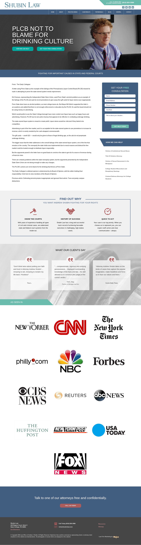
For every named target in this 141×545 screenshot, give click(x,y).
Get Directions (15, 529)
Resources (101, 524)
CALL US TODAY (70, 505)
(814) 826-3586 (128, 2)
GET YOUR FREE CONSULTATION (51, 49)
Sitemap (101, 526)
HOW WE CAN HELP (22, 49)
